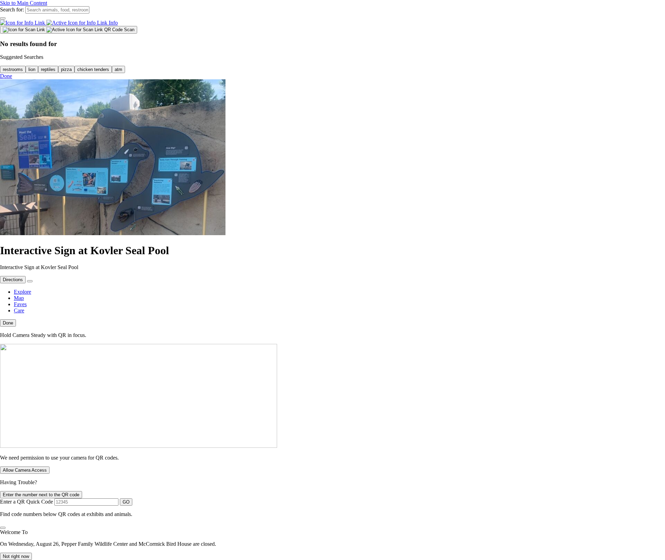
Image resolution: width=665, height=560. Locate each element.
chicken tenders (93, 69)
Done (6, 76)
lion (31, 69)
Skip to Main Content (23, 3)
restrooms (13, 69)
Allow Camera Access (25, 470)
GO (126, 502)
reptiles (48, 69)
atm (118, 69)
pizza (66, 69)
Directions (13, 279)
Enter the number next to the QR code (41, 494)
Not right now (16, 556)
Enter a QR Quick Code (26, 502)
